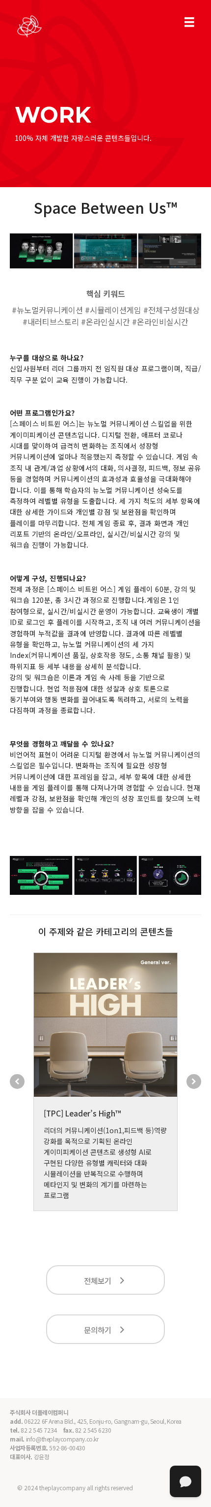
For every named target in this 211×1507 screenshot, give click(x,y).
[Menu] (189, 22)
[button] (17, 1081)
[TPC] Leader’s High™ (82, 1113)
